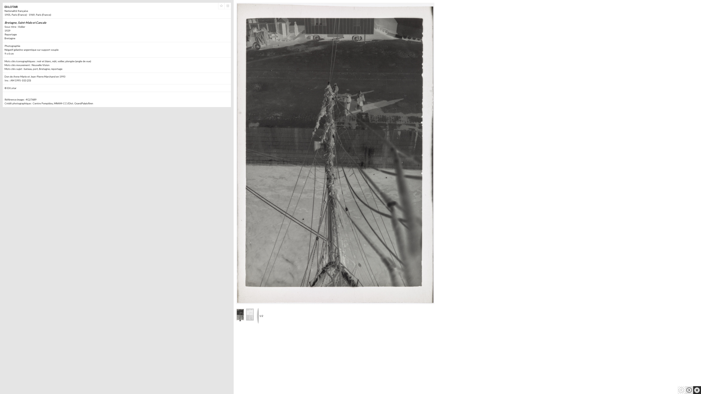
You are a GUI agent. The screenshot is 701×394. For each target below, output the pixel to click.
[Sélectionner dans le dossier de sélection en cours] (221, 6)
